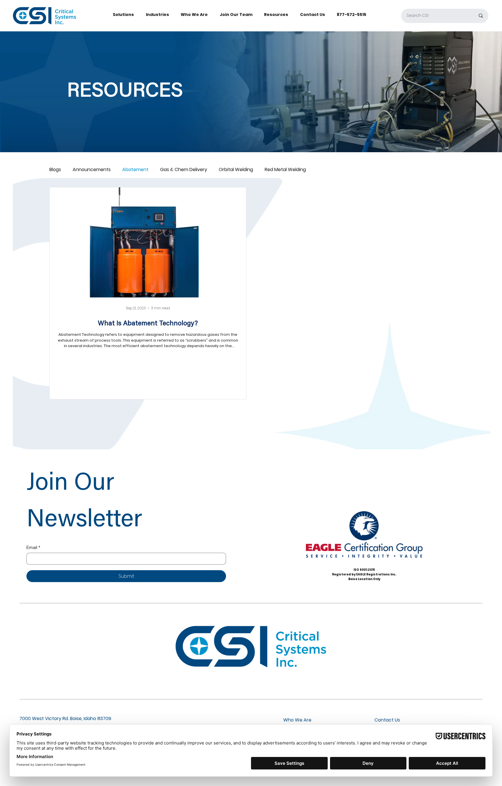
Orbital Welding (236, 169)
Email (33, 547)
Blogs (55, 169)
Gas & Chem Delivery (183, 169)
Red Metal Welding (285, 169)
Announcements (92, 169)
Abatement (135, 169)
